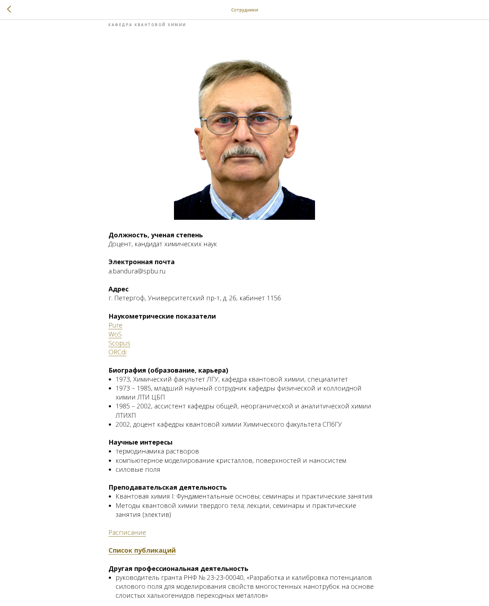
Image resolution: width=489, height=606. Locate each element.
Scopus (119, 343)
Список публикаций (142, 550)
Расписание (127, 532)
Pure (115, 325)
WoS (115, 334)
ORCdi (117, 352)
